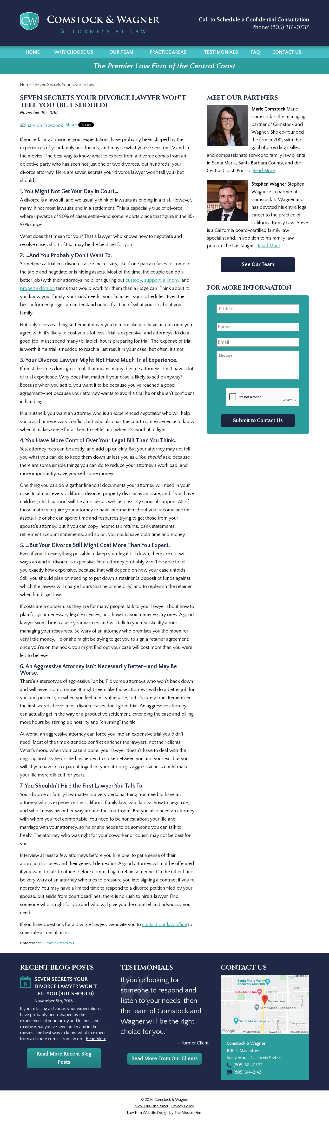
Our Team (121, 52)
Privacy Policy (182, 1106)
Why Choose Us (73, 52)
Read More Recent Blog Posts (64, 1058)
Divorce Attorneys (58, 943)
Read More (264, 170)
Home (33, 52)
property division (37, 288)
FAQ (255, 52)
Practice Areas (168, 52)
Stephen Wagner (269, 184)
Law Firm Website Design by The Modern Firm (164, 1112)
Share (70, 125)
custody (133, 280)
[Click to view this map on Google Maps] (265, 1004)
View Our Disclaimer (151, 1106)
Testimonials (221, 52)
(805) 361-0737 (290, 27)
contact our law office (164, 924)
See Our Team (258, 264)
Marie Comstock (269, 109)
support (152, 280)
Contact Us (286, 52)
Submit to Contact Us (258, 420)
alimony (171, 280)
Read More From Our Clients (164, 1059)
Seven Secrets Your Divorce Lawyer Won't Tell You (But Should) (65, 986)
